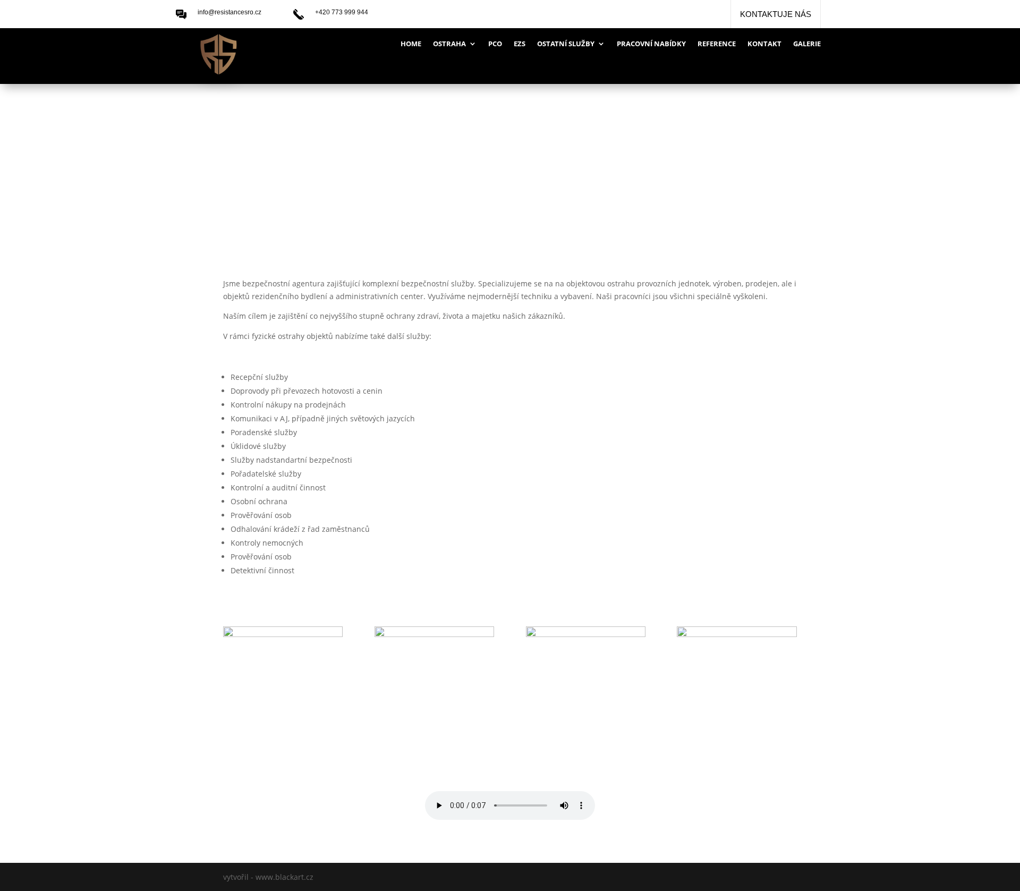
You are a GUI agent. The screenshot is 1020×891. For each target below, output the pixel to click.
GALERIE (807, 44)
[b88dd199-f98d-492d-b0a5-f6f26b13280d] (736, 634)
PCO (495, 44)
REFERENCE (717, 44)
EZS (519, 44)
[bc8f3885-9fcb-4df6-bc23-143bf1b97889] (283, 634)
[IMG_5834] (585, 634)
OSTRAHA (449, 44)
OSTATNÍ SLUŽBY (565, 44)
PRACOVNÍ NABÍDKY (651, 44)
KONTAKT (764, 44)
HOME (411, 44)
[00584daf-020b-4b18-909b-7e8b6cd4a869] (434, 634)
